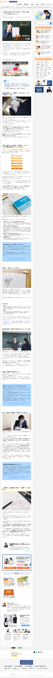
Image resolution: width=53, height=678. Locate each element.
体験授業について (16, 668)
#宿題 (50, 69)
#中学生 (42, 62)
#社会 (45, 72)
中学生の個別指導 (18, 666)
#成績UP (45, 70)
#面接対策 (45, 75)
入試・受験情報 (19, 4)
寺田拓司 (3, 16)
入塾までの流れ (24, 668)
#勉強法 (42, 67)
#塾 (45, 67)
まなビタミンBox (49, 4)
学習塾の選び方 (26, 4)
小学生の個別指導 (28, 666)
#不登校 (45, 61)
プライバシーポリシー (13, 673)
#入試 (46, 64)
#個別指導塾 (38, 64)
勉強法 (37, 4)
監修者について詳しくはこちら (12, 611)
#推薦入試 (37, 72)
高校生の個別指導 (8, 666)
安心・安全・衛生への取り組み (43, 668)
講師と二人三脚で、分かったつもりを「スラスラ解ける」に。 (16, 402)
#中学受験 (37, 62)
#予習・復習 (47, 62)
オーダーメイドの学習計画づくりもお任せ (16, 257)
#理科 (42, 72)
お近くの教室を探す (25, 625)
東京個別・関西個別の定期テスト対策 (16, 259)
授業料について (32, 668)
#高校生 (42, 77)
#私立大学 (49, 72)
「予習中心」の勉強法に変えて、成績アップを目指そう (15, 88)
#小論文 (41, 70)
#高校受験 (37, 77)
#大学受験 (49, 67)
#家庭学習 (45, 69)
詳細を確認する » (27, 550)
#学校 (37, 69)
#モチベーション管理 (39, 61)
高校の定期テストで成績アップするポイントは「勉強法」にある (17, 83)
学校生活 (32, 4)
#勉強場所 (37, 67)
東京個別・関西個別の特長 (40, 666)
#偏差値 (42, 64)
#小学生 (37, 70)
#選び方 (40, 75)
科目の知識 (42, 4)
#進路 (37, 75)
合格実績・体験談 (7, 668)
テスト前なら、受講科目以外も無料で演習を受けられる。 (16, 476)
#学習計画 (41, 69)
